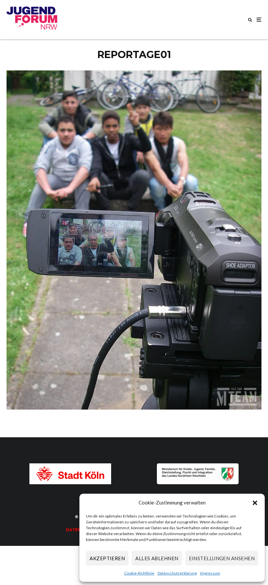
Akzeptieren (107, 558)
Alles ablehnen (156, 558)
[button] (255, 503)
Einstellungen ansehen (222, 558)
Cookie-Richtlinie (139, 573)
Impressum (210, 573)
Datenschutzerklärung (177, 573)
